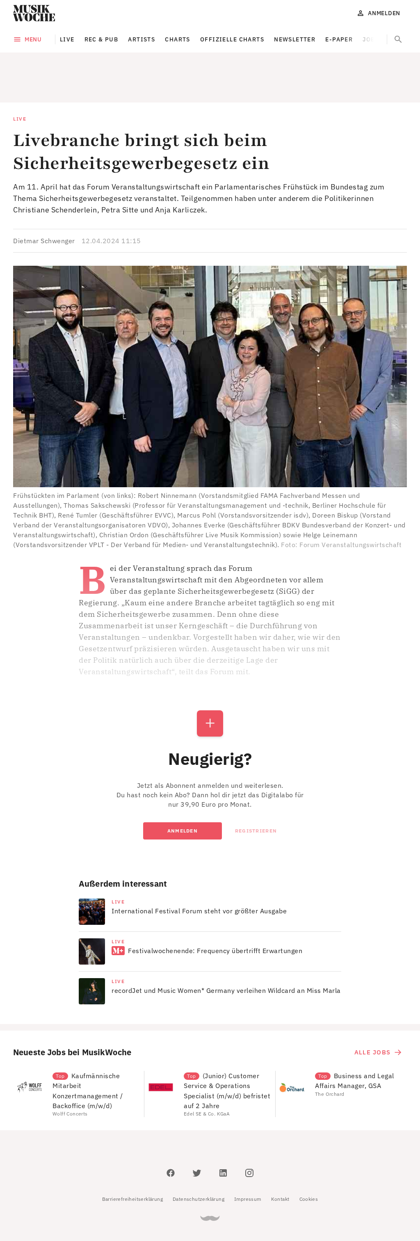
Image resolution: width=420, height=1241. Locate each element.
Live (67, 39)
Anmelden (182, 794)
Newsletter (294, 39)
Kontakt (280, 1162)
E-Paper (339, 39)
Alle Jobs (372, 1015)
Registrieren (256, 794)
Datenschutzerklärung (198, 1162)
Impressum (247, 1162)
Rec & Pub (101, 39)
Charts (177, 39)
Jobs (371, 39)
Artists (141, 39)
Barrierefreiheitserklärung (132, 1162)
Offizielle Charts (232, 39)
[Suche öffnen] (398, 39)
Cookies (308, 1162)
